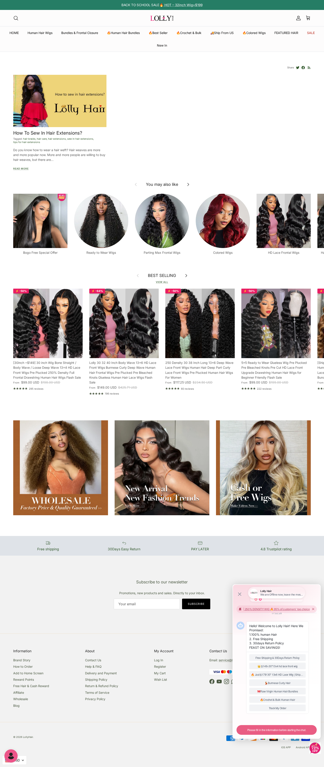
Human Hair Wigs (40, 33)
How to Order (23, 666)
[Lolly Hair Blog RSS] (309, 67)
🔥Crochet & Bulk (188, 33)
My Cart (160, 673)
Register (160, 666)
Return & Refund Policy (101, 686)
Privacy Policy (95, 699)
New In (162, 45)
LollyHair (28, 737)
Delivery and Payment (101, 673)
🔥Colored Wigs (254, 33)
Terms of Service (97, 692)
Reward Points (23, 679)
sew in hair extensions (80, 138)
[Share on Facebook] (303, 67)
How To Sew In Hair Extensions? (47, 133)
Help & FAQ (93, 666)
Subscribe (196, 603)
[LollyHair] (162, 18)
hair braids (29, 138)
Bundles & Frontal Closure (79, 33)
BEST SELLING (162, 275)
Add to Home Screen (28, 673)
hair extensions (57, 138)
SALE (311, 33)
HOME (14, 33)
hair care (42, 138)
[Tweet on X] (297, 67)
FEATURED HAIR (286, 33)
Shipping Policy (96, 679)
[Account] (297, 18)
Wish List (160, 679)
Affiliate (18, 692)
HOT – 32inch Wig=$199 (183, 5)
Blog (16, 705)
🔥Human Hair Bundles (123, 33)
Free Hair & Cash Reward (31, 686)
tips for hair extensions (26, 142)
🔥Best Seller (158, 33)
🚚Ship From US (222, 33)
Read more (21, 168)
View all (162, 282)
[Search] (16, 18)
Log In (158, 660)
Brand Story (21, 660)
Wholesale (20, 699)
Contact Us (93, 660)
